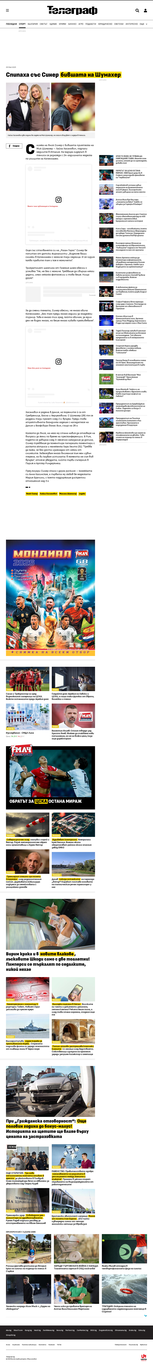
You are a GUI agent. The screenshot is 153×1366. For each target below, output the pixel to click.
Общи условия (32, 1359)
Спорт (22, 24)
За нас (8, 1344)
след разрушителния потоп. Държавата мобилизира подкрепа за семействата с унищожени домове (23, 881)
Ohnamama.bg (121, 1330)
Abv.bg (8, 1330)
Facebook (52, 1344)
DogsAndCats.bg (106, 1330)
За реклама (16, 1344)
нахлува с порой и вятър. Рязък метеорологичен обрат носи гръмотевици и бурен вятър (27, 842)
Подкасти (90, 24)
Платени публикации (29, 1344)
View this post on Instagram (39, 368)
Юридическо (105, 24)
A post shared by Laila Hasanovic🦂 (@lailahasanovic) (58, 402)
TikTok (59, 1344)
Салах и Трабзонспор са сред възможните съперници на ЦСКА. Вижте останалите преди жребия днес (27, 696)
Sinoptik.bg (10, 1335)
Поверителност (121, 1344)
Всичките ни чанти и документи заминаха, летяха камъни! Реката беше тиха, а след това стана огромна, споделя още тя (73, 1009)
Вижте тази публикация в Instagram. (43, 206)
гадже (82, 494)
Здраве (53, 24)
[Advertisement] (50, 518)
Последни (11, 24)
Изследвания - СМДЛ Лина (20, 733)
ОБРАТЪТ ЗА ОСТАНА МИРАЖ (46, 801)
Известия (143, 1344)
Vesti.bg (37, 1330)
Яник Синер (32, 494)
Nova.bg (60, 1330)
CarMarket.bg (82, 1330)
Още (142, 24)
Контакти (42, 1344)
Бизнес (72, 24)
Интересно (132, 24)
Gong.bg (28, 1330)
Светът (43, 24)
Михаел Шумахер (68, 494)
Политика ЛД (133, 1344)
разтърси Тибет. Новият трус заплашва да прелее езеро (23, 1007)
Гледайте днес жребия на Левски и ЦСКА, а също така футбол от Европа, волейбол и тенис (73, 696)
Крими (62, 24)
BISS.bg (93, 1330)
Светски (118, 24)
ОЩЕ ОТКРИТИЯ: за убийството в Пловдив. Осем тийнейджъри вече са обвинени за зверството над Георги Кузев (27, 1178)
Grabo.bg (132, 1330)
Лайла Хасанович (48, 494)
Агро (81, 24)
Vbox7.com (18, 1330)
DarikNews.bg (48, 1330)
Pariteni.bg (70, 1330)
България (33, 24)
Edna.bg (142, 1330)
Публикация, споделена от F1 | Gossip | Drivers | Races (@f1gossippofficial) (58, 241)
